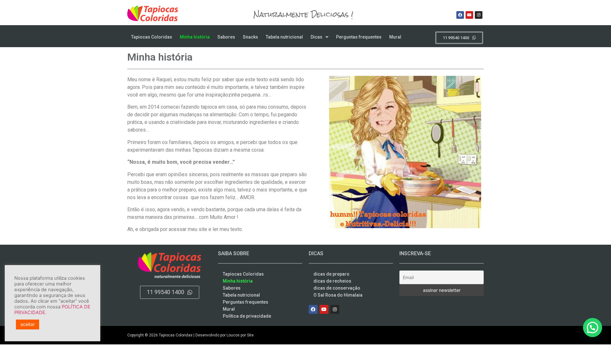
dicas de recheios (332, 281)
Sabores (226, 37)
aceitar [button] (27, 324)
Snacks (250, 37)
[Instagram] (478, 15)
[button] (319, 37)
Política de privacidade (247, 316)
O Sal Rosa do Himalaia (337, 295)
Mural (395, 37)
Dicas (316, 37)
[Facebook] (460, 15)
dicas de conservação (336, 288)
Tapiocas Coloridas (151, 37)
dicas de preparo (331, 274)
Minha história (195, 37)
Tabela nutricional (284, 37)
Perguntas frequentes (359, 37)
